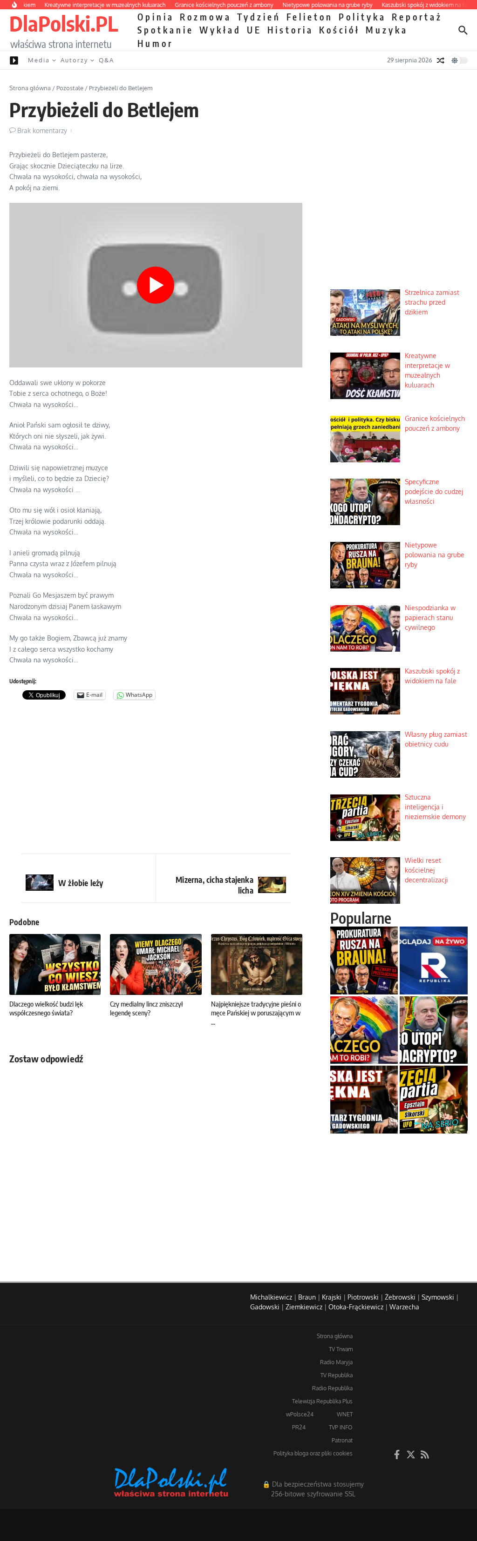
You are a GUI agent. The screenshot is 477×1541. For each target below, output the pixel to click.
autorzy (74, 60)
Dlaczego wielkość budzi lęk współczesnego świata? (46, 1008)
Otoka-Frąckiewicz (355, 1307)
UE (254, 29)
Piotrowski (363, 1297)
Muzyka (387, 29)
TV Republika (336, 1375)
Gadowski (264, 1307)
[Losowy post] (440, 60)
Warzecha (404, 1307)
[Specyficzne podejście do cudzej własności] (434, 1030)
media (39, 60)
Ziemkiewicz (304, 1307)
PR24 (299, 1427)
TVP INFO (341, 1427)
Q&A (106, 60)
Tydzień (259, 16)
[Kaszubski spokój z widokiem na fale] (364, 1100)
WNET (345, 1414)
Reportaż (417, 16)
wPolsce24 (299, 1414)
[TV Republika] (434, 960)
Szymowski (438, 1297)
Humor (155, 43)
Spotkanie (165, 29)
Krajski (331, 1297)
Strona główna (30, 88)
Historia (290, 29)
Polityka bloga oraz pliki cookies (313, 1453)
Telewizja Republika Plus (322, 1401)
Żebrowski (400, 1297)
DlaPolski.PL (63, 23)
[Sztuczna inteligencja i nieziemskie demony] (434, 1100)
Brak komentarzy (42, 130)
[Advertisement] (155, 779)
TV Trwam (341, 1349)
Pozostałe (69, 88)
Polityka (362, 16)
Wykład (220, 29)
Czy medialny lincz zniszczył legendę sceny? (146, 1008)
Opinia (155, 16)
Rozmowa (206, 16)
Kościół (339, 29)
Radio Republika (332, 1388)
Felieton (309, 16)
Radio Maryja (336, 1362)
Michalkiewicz (271, 1297)
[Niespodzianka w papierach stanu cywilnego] (364, 1030)
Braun (307, 1297)
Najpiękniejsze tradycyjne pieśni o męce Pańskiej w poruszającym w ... (256, 1013)
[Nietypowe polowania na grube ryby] (364, 960)
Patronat (342, 1440)
